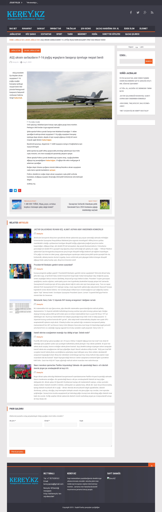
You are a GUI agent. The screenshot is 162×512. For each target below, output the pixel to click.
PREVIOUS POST (30, 201)
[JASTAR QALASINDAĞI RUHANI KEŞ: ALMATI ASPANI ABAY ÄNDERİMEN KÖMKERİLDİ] (20, 236)
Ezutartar (46, 34)
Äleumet (143, 28)
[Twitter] (15, 190)
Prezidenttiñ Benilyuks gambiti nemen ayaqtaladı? (53, 265)
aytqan (52, 170)
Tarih (70, 34)
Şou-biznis (86, 28)
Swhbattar (55, 28)
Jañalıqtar (15, 34)
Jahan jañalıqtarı (31, 50)
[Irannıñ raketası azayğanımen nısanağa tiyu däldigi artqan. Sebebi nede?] (20, 339)
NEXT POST (93, 201)
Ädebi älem (129, 28)
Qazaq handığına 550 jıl (107, 28)
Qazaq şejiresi (132, 34)
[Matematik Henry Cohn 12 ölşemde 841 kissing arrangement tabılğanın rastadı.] (20, 306)
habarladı (18, 98)
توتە (136, 47)
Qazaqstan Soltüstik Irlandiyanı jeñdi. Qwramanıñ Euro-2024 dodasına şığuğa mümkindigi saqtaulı (82, 207)
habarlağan (46, 140)
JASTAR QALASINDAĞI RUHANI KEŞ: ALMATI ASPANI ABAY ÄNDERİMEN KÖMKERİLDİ (68, 229)
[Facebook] (11, 190)
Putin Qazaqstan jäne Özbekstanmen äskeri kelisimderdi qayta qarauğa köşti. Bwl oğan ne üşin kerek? (136, 81)
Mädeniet (82, 34)
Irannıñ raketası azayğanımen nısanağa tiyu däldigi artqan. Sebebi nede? (62, 332)
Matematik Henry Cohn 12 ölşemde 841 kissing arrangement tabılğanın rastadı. (65, 300)
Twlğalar (71, 28)
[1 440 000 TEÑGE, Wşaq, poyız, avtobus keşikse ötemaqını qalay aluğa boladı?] (17, 204)
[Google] (19, 190)
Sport (59, 34)
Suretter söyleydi (111, 34)
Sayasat (41, 28)
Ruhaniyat (27, 28)
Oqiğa (94, 34)
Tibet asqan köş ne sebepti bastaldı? (134, 111)
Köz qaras (31, 34)
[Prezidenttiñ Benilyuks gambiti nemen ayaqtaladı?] (20, 271)
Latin (142, 47)
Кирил (131, 47)
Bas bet (13, 28)
